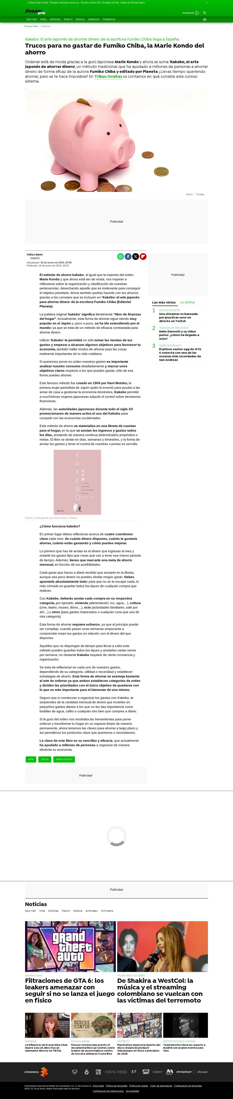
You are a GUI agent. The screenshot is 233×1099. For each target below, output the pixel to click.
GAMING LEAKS (33, 975)
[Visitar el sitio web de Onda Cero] (146, 1072)
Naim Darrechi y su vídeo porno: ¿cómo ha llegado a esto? (179, 335)
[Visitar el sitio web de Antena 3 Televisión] (75, 1072)
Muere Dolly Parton (38, 2)
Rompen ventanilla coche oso (64, 2)
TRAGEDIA (30, 1041)
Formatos (109, 19)
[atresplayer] (189, 13)
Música (80, 19)
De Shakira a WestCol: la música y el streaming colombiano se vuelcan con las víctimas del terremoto (160, 991)
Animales (93, 19)
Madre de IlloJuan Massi (133, 2)
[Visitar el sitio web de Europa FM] (158, 1072)
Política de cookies (138, 1086)
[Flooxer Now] (48, 12)
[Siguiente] (206, 3)
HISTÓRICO (123, 1041)
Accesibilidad (132, 1091)
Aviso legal (98, 1086)
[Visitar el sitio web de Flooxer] (203, 1072)
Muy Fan (32, 19)
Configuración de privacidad (188, 1086)
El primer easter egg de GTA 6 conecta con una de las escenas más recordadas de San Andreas (180, 355)
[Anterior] (26, 3)
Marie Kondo (64, 759)
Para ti (68, 19)
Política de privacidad (116, 1086)
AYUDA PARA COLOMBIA (131, 975)
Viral (43, 19)
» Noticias (45, 26)
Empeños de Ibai (110, 2)
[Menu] (204, 19)
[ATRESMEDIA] (36, 1072)
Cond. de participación (161, 1086)
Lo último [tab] (187, 303)
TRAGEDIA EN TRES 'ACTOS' (174, 328)
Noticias (55, 19)
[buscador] (204, 13)
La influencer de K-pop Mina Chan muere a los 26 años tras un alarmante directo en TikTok (46, 1048)
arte (31, 759)
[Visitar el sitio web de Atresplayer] (186, 1072)
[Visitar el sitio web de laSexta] (87, 1072)
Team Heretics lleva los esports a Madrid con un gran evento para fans (184, 1048)
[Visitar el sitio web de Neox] (98, 1072)
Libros (45, 759)
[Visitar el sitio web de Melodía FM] (170, 1072)
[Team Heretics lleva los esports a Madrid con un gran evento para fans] (185, 1026)
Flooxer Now (31, 26)
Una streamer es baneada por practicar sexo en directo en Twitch (178, 317)
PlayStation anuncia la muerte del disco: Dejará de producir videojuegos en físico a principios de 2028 (138, 1049)
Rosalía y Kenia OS (90, 2)
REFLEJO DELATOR (169, 310)
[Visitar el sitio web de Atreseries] (134, 1072)
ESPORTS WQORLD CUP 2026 (179, 1041)
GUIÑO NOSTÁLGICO (170, 345)
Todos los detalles (80, 1041)
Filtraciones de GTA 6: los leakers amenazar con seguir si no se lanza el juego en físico (70, 991)
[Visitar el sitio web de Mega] (122, 1072)
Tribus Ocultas (108, 77)
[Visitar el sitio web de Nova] (110, 1072)
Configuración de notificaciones (108, 1091)
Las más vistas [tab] (164, 303)
